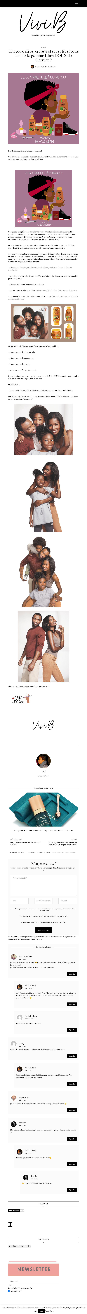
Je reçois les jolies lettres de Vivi (20, 1288)
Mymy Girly (24, 1098)
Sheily (21, 1043)
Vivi (39, 67)
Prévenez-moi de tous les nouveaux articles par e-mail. (44, 922)
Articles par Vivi (43, 776)
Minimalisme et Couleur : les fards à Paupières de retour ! (43, 830)
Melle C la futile (25, 957)
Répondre (72, 974)
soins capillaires (71, 852)
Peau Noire (32, 852)
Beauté (43, 47)
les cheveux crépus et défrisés (31, 159)
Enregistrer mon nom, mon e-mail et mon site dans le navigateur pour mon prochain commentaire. (45, 910)
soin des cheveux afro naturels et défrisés (51, 852)
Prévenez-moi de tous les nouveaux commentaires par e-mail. (44, 916)
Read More (49, 1311)
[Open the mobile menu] (76, 3)
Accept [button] (41, 1311)
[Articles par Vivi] (32, 66)
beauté (23, 852)
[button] (11, 814)
